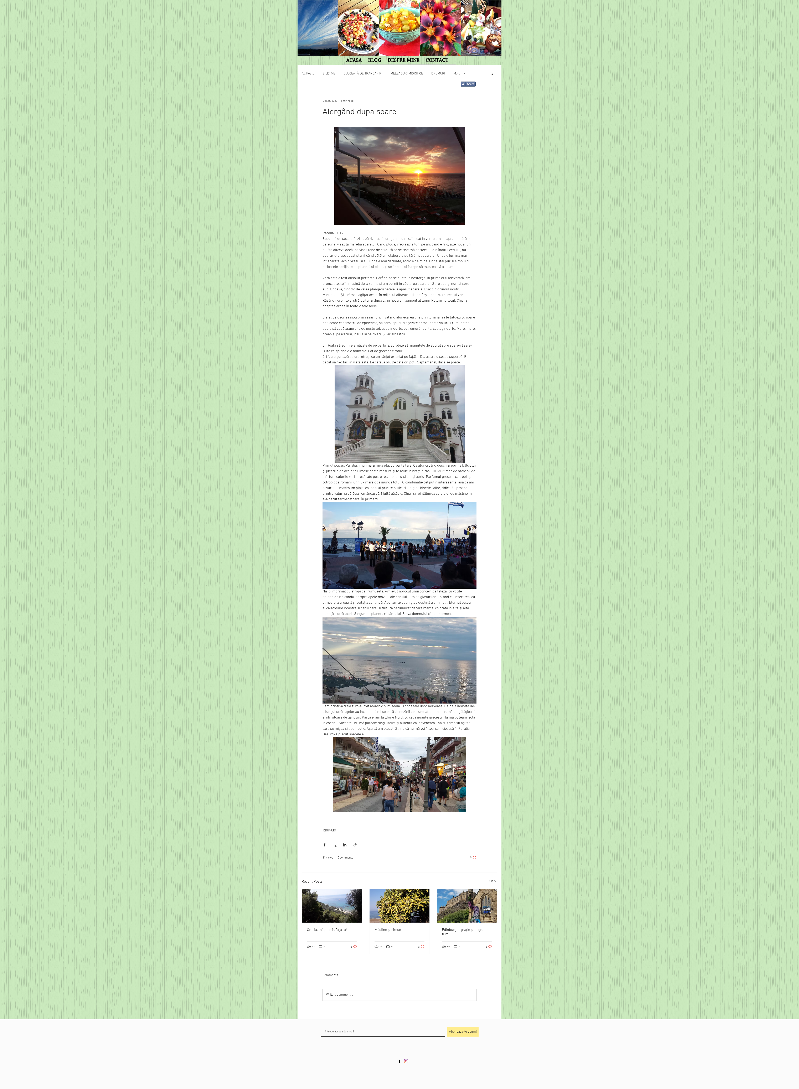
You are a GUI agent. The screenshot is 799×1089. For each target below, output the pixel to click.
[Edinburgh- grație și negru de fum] (467, 906)
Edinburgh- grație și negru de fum (465, 932)
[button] (492, 73)
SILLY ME (329, 74)
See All (493, 881)
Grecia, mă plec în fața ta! (327, 930)
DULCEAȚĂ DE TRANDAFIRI (363, 74)
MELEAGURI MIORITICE (407, 74)
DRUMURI (438, 74)
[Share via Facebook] (324, 845)
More (456, 74)
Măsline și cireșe (388, 930)
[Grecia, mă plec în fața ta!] (332, 906)
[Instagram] (406, 1061)
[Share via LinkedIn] (345, 845)
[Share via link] (355, 845)
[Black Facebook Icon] (399, 1061)
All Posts (308, 74)
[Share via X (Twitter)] (335, 845)
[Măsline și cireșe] (400, 906)
